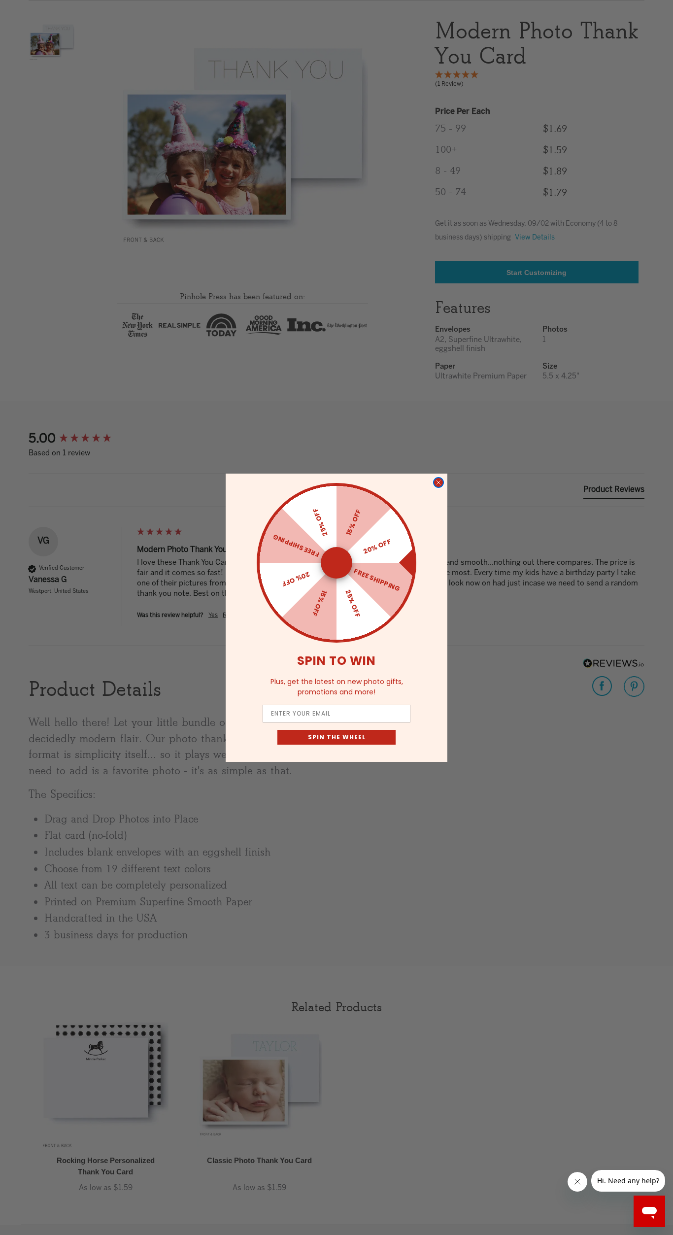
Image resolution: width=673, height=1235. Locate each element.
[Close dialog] (438, 482)
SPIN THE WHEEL (337, 737)
